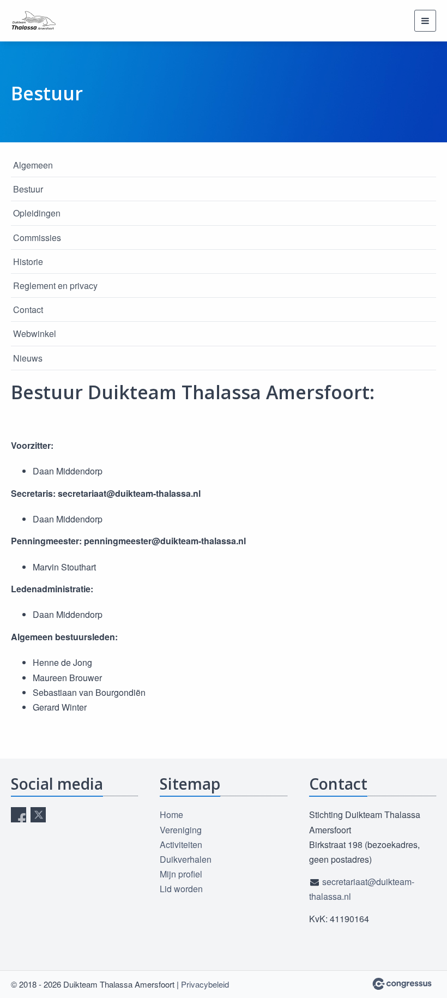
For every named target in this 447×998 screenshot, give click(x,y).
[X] (38, 814)
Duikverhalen (186, 859)
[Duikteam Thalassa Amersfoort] (38, 20)
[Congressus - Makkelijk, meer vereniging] (402, 984)
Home (171, 814)
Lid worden (181, 888)
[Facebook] (18, 814)
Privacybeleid (205, 984)
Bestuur (28, 189)
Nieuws (28, 358)
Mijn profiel (181, 874)
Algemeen (33, 165)
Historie (28, 261)
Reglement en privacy (55, 285)
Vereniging (181, 829)
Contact (28, 309)
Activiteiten (181, 844)
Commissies (37, 237)
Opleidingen (37, 213)
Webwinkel (34, 333)
